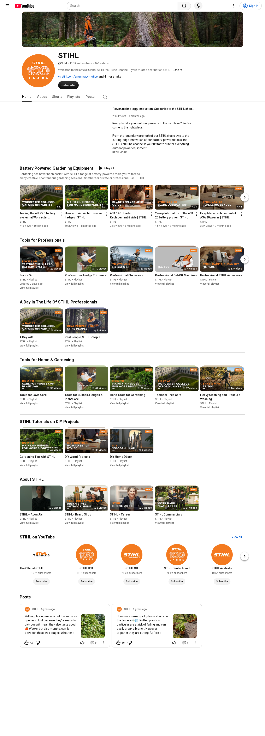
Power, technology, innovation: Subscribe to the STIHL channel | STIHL (153, 108)
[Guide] (7, 5)
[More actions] (61, 214)
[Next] (244, 197)
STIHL (23, 222)
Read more (119, 152)
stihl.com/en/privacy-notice (79, 76)
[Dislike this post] (37, 642)
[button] (119, 152)
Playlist (33, 279)
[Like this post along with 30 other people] (118, 642)
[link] (65, 627)
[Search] (184, 6)
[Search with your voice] (198, 6)
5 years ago (48, 609)
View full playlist (29, 287)
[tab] (27, 97)
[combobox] (123, 5)
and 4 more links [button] (110, 76)
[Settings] (233, 5)
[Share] (82, 643)
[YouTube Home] (24, 6)
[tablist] (132, 97)
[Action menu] (103, 643)
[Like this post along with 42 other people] (26, 642)
